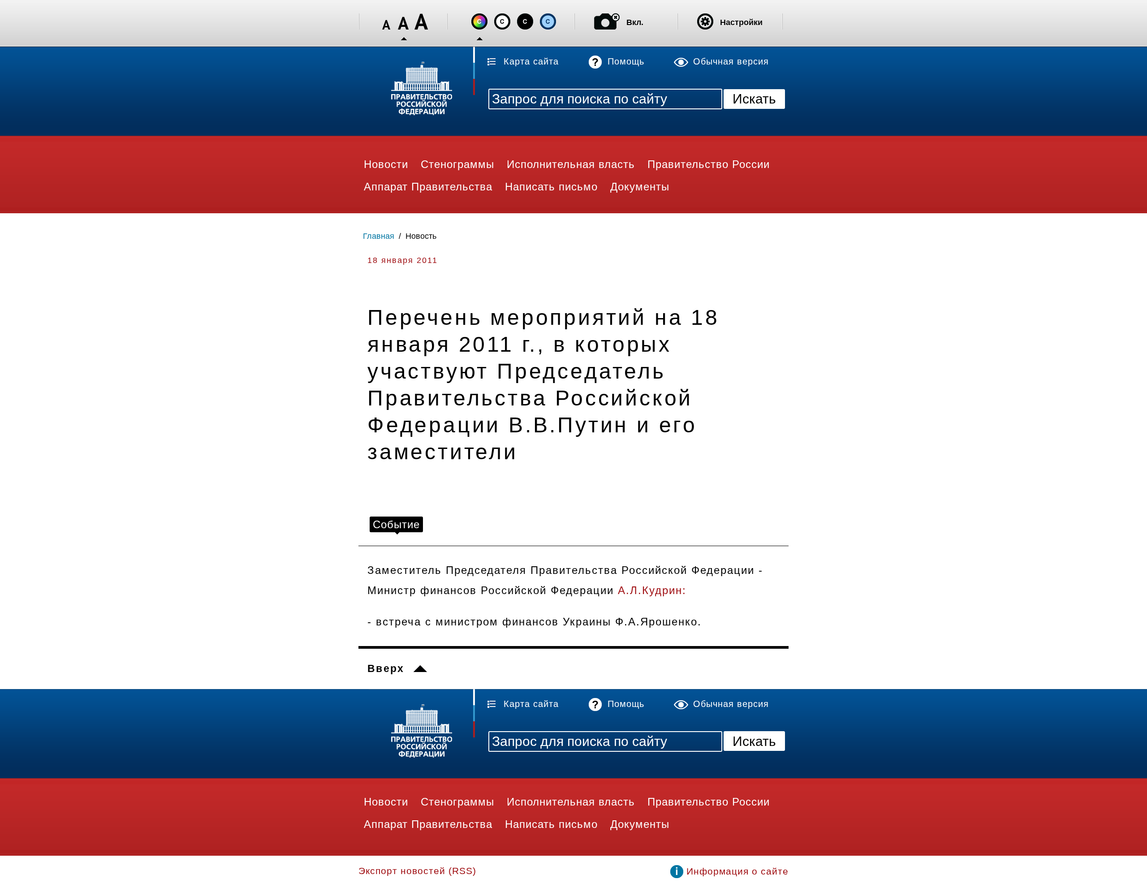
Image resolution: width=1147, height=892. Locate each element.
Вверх (386, 668)
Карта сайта (531, 61)
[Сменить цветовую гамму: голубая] (548, 21)
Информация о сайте (737, 871)
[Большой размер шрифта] (421, 21)
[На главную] (416, 90)
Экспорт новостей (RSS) (417, 871)
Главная (378, 236)
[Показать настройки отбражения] (705, 21)
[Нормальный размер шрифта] (403, 21)
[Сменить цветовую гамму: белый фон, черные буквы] (502, 21)
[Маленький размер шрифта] (386, 21)
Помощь (626, 61)
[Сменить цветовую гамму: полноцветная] (479, 21)
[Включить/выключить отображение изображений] (607, 21)
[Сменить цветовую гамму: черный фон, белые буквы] (525, 21)
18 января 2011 (402, 260)
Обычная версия (731, 61)
